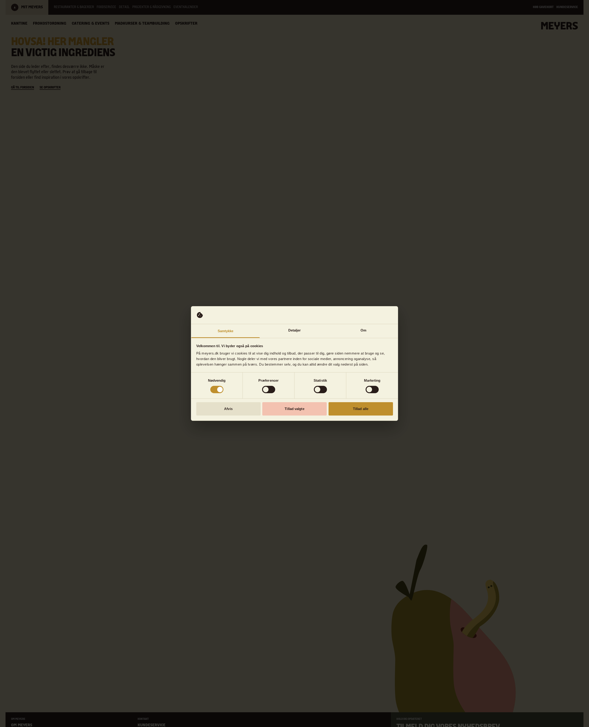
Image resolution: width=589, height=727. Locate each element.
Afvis (228, 409)
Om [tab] (363, 330)
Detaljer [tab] (294, 330)
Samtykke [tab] (226, 331)
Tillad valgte (294, 409)
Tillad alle (360, 409)
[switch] (268, 389)
